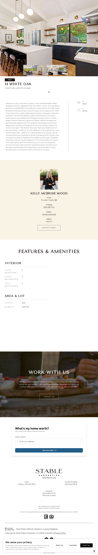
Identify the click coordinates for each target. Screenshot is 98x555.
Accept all (86, 545)
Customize (73, 545)
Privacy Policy (60, 533)
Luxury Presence (50, 529)
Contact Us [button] (49, 396)
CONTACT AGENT (49, 228)
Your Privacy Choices (49, 553)
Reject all (59, 545)
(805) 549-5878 (71, 484)
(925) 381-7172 (49, 207)
